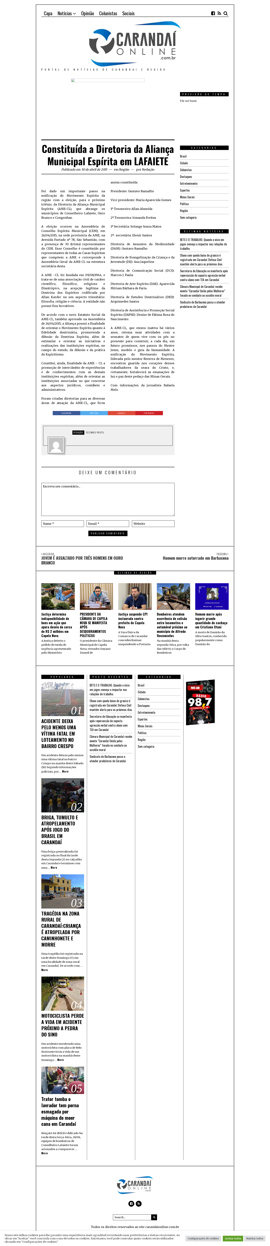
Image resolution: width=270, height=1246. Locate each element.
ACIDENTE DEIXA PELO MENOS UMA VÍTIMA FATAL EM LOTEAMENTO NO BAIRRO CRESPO (58, 733)
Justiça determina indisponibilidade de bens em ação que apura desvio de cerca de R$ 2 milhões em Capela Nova (56, 625)
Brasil (183, 156)
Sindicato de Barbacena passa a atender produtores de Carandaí (202, 304)
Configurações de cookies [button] (203, 1238)
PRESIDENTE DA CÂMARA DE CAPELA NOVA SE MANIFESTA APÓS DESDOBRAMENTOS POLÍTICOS (93, 625)
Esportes (185, 190)
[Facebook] (213, 13)
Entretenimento (188, 183)
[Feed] (219, 13)
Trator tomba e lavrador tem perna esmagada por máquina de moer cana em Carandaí (60, 1111)
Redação (148, 169)
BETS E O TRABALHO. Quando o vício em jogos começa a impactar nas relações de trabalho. (203, 244)
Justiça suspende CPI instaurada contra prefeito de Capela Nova (132, 620)
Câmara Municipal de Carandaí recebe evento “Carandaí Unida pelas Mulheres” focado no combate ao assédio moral (202, 291)
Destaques (186, 176)
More (65, 771)
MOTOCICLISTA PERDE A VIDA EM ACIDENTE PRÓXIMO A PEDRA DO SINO (62, 1025)
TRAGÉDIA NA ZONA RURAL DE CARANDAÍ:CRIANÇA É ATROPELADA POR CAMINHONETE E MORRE (61, 929)
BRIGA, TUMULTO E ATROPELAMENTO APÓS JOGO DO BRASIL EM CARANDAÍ (59, 830)
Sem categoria (188, 217)
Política (184, 204)
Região (124, 169)
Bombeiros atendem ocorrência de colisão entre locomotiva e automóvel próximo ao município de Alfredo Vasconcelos (172, 625)
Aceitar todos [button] (233, 1238)
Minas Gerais (187, 197)
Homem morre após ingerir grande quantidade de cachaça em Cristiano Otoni (211, 620)
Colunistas (186, 170)
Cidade (184, 163)
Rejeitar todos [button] (254, 1238)
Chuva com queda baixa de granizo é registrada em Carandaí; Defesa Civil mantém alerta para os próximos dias (201, 259)
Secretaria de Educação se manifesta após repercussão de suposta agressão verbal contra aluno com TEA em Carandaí (204, 275)
